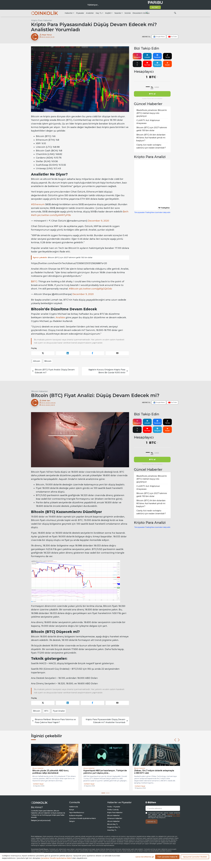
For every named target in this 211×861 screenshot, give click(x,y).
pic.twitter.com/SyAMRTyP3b (54, 215)
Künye (71, 810)
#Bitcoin (74, 288)
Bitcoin (47, 361)
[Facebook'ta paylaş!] (92, 353)
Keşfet (108, 13)
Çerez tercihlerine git (145, 857)
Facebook (157, 57)
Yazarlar (117, 13)
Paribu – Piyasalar (113, 807)
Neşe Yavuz (46, 35)
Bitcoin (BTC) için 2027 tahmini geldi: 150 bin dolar (62, 257)
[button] (175, 739)
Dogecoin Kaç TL (113, 827)
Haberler (69, 13)
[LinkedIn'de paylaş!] (67, 353)
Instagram (137, 57)
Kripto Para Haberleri (41, 20)
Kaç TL (99, 13)
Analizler (90, 13)
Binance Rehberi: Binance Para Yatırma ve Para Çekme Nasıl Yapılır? (55, 721)
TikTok (167, 57)
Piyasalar (80, 13)
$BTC (34, 281)
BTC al (152, 94)
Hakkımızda (73, 807)
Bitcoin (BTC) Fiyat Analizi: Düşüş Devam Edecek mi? (55, 371)
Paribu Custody (113, 810)
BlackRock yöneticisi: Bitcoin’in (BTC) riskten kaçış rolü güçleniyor (151, 113)
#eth (34, 215)
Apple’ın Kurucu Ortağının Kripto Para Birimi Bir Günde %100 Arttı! (106, 371)
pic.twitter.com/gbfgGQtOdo (95, 288)
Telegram (157, 65)
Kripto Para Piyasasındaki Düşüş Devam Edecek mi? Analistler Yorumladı (105, 721)
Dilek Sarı (45, 400)
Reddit (167, 65)
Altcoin (36, 361)
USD (157, 87)
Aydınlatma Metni (173, 814)
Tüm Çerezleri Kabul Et (167, 857)
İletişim (72, 821)
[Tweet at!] (42, 353)
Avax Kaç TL (111, 830)
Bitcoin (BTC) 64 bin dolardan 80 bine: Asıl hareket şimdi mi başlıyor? (150, 138)
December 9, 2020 (98, 220)
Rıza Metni (176, 816)
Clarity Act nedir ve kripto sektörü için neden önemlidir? (151, 146)
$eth (125, 211)
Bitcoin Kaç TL (112, 824)
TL (152, 87)
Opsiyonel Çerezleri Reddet (195, 857)
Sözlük (128, 13)
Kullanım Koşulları (75, 815)
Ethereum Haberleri (114, 818)
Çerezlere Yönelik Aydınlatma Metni (82, 818)
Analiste (60, 317)
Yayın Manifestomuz (76, 812)
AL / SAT (155, 7)
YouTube (147, 65)
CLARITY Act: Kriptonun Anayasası (148, 121)
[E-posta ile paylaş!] (117, 353)
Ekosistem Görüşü (141, 13)
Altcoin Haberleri (113, 821)
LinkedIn (147, 57)
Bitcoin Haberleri (39, 391)
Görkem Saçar (38, 786)
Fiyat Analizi (59, 711)
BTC (46, 711)
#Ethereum (38, 204)
